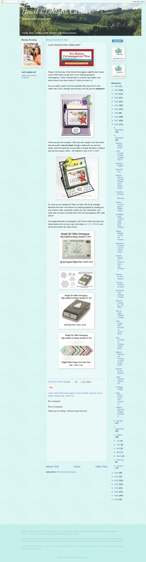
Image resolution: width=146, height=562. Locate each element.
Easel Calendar (83, 393)
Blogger (85, 558)
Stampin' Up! (59, 396)
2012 (116, 484)
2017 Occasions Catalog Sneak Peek (120, 343)
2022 (116, 102)
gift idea (93, 393)
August (119, 435)
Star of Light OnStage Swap (119, 314)
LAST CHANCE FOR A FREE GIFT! (120, 155)
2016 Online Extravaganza (64, 393)
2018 (116, 117)
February (120, 460)
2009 (116, 496)
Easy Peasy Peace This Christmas (120, 398)
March (119, 456)
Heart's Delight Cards (55, 11)
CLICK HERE (92, 224)
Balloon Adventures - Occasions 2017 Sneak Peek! (120, 358)
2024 (116, 94)
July (118, 441)
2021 (116, 105)
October (120, 421)
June (119, 445)
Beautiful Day (119, 170)
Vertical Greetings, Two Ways (120, 304)
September (119, 429)
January (120, 466)
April (119, 452)
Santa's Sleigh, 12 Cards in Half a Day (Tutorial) (120, 263)
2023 (116, 98)
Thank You (70, 396)
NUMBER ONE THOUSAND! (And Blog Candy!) (120, 221)
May (118, 448)
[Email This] (82, 382)
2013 (116, 480)
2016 (116, 124)
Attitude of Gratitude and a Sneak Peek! (120, 247)
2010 (116, 492)
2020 (116, 109)
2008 (116, 499)
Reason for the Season (119, 277)
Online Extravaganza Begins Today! (120, 206)
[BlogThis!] (84, 382)
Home (77, 466)
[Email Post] (76, 382)
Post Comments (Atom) (66, 472)
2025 (116, 90)
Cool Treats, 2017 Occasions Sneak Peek (120, 327)
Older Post (101, 466)
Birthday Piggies (119, 165)
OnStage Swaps (119, 388)
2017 (116, 121)
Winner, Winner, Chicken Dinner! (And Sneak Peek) (120, 181)
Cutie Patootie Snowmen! (120, 380)
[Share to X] (86, 382)
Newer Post (52, 466)
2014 (116, 477)
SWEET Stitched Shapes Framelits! (120, 411)
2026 (116, 86)
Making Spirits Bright (119, 145)
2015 (116, 473)
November (119, 138)
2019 (116, 113)
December (119, 130)
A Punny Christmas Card (120, 285)
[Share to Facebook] (88, 382)
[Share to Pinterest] (90, 382)
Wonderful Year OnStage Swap (120, 294)
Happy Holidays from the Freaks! (120, 235)
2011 (116, 488)
